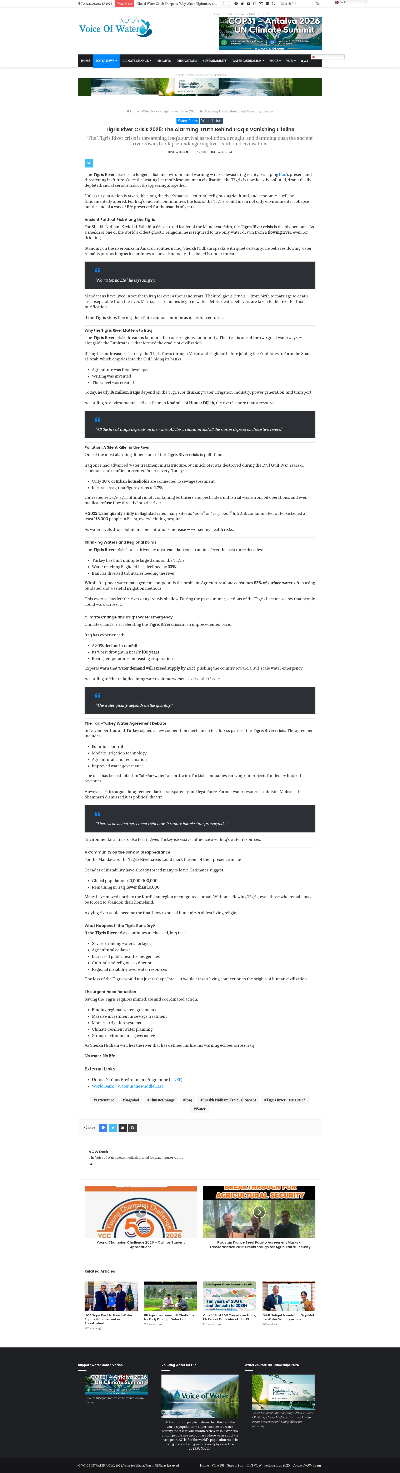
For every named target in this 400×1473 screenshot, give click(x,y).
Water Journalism (246, 60)
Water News (105, 60)
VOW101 (218, 1465)
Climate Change (135, 60)
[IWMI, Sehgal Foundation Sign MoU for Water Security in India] (289, 1297)
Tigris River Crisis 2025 (285, 1100)
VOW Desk (178, 152)
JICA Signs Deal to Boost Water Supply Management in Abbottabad (108, 1319)
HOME (85, 60)
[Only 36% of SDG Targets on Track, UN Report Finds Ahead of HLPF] (229, 1297)
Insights (164, 60)
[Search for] (317, 3)
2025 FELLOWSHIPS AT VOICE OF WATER (200, 75)
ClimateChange (162, 1100)
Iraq (282, 174)
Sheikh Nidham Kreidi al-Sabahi (229, 1100)
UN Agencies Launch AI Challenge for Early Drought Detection (169, 1317)
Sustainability (215, 60)
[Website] (91, 1164)
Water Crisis (211, 120)
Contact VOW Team (306, 1465)
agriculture (105, 1100)
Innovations (187, 60)
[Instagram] (255, 4)
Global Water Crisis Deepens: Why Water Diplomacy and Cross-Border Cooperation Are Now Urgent (208, 4)
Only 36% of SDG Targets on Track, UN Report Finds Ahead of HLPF (229, 1317)
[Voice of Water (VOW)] (116, 27)
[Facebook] (236, 4)
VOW (289, 60)
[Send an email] (187, 152)
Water (201, 1109)
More (274, 60)
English (320, 56)
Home (134, 111)
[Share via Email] (123, 1128)
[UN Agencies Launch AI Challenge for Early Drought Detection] (170, 1297)
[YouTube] (248, 4)
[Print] (132, 1128)
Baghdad (132, 1100)
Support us (235, 1465)
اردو (305, 60)
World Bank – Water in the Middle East (127, 1086)
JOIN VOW (254, 1465)
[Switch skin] (273, 3)
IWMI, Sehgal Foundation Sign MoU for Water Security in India (288, 1317)
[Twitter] (242, 4)
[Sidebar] (267, 3)
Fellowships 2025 (277, 1465)
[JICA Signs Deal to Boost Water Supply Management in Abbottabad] (111, 1297)
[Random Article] (261, 3)
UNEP (175, 1079)
